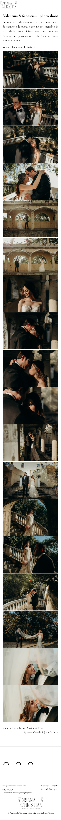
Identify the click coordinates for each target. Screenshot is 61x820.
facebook (44, 789)
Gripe (50, 813)
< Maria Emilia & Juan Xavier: (23, 728)
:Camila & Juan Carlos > (41, 732)
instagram (54, 789)
